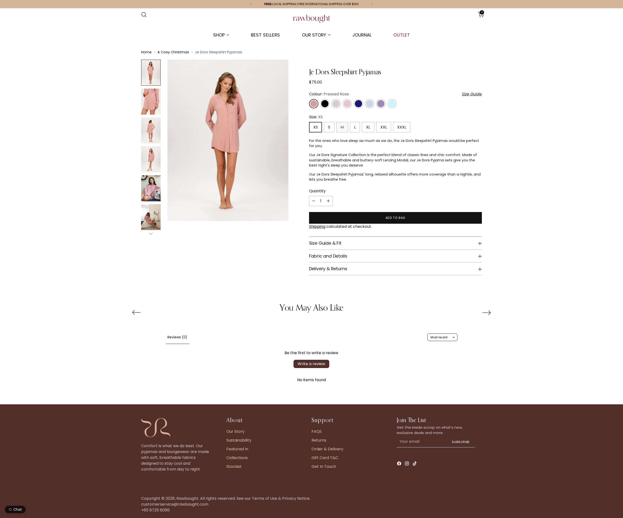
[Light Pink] (347, 103)
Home (146, 52)
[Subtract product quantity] (313, 201)
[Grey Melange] (336, 103)
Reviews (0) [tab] (177, 337)
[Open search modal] (144, 14)
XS (315, 127)
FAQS (317, 431)
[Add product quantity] (328, 201)
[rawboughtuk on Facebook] (400, 464)
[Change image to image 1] (151, 73)
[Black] (325, 103)
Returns (319, 440)
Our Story (235, 431)
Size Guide (472, 94)
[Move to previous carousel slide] (136, 312)
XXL (383, 127)
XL (368, 127)
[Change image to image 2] (151, 102)
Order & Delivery (327, 449)
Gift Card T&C (325, 458)
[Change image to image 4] (151, 159)
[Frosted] (392, 103)
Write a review (311, 364)
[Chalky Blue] (369, 103)
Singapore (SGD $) (467, 19)
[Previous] (251, 4)
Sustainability (238, 440)
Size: (316, 117)
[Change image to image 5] (151, 188)
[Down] (151, 233)
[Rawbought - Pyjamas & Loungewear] (311, 21)
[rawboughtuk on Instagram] (407, 464)
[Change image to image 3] (151, 131)
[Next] (371, 4)
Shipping (317, 226)
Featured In (237, 449)
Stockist (234, 466)
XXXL (401, 127)
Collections (237, 458)
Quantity (317, 191)
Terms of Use (264, 498)
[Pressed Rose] (313, 103)
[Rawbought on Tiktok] (415, 464)
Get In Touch (324, 466)
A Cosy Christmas (173, 52)
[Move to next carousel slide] (487, 312)
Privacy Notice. (296, 498)
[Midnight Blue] (358, 103)
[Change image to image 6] (151, 217)
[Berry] (380, 103)
